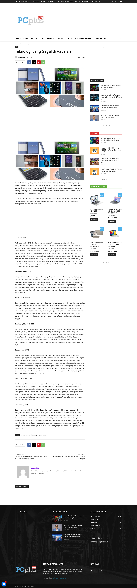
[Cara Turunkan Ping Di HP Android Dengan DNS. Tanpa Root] (94, 171)
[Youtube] (121, 1)
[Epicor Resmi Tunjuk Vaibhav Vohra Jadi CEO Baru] (94, 118)
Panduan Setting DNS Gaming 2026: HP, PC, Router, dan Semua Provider (111, 150)
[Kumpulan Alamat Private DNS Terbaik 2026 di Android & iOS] (94, 140)
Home (16, 44)
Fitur (21, 44)
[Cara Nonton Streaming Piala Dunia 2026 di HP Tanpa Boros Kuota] (94, 161)
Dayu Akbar (22, 57)
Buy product (94, 219)
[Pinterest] (39, 62)
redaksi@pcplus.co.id (59, 578)
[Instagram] (112, 1)
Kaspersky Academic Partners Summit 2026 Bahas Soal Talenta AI (111, 97)
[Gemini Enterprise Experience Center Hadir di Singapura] (94, 108)
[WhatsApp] (43, 62)
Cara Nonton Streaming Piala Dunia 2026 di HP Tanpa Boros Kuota (110, 160)
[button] (119, 38)
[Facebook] (110, 1)
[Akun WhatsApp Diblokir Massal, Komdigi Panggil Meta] (94, 87)
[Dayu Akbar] (16, 57)
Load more (105, 125)
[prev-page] (16, 494)
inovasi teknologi (25, 435)
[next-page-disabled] (19, 494)
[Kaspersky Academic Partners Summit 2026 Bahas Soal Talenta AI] (94, 97)
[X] (115, 1)
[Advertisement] (84, 20)
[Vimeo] (118, 1)
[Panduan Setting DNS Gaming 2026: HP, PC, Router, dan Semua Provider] (94, 150)
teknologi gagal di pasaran (39, 435)
